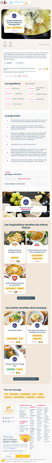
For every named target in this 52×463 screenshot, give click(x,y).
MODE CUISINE (42, 69)
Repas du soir (8, 397)
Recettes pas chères (19, 397)
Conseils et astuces (24, 417)
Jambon (40, 394)
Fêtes (31, 443)
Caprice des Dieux (40, 419)
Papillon (46, 421)
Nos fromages (24, 435)
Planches (32, 447)
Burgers (32, 412)
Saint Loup (46, 436)
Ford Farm (39, 437)
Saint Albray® (46, 434)
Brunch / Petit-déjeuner (32, 436)
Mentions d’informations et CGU (21, 459)
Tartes (31, 426)
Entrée (31, 442)
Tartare (46, 439)
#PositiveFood (24, 405)
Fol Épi (38, 435)
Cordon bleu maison (15, 330)
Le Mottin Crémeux (46, 417)
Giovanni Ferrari (39, 439)
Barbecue (32, 433)
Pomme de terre (30, 397)
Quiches (32, 420)
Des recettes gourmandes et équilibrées (23, 415)
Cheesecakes (33, 415)
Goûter (31, 445)
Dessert (32, 438)
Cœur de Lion (39, 427)
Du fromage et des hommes (24, 426)
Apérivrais (39, 407)
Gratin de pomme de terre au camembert (15, 284)
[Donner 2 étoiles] (8, 179)
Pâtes (31, 418)
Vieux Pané (46, 441)
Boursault (39, 411)
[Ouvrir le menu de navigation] (2, 3)
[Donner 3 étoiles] (11, 179)
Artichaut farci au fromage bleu (14, 365)
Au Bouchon (40, 409)
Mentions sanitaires (17, 461)
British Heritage (39, 416)
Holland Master (46, 411)
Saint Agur (46, 431)
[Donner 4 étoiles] (13, 179)
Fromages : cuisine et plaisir (24, 430)
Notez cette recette (24, 179)
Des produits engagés (23, 411)
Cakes (31, 413)
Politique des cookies (6, 461)
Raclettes (32, 422)
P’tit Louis (46, 422)
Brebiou (39, 412)
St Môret (46, 438)
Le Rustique (47, 419)
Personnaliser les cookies (7, 459)
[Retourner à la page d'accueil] (26, 3)
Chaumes (39, 423)
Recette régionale (17, 27)
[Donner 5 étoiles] (15, 179)
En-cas (31, 440)
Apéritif (32, 431)
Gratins (31, 417)
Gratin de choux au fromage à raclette (14, 251)
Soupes (31, 425)
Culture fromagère (24, 428)
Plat (8, 27)
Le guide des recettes (12, 8)
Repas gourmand (14, 394)
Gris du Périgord (46, 408)
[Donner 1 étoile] (6, 179)
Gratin (34, 394)
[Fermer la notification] (49, 450)
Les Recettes (33, 406)
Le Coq (45, 415)
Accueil (4, 8)
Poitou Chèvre (45, 428)
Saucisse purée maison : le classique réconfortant (37, 331)
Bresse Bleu (40, 414)
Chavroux (39, 424)
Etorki (38, 432)
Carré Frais (39, 421)
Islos (45, 413)
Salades (32, 423)
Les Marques (41, 405)
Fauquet (39, 433)
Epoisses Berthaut (39, 430)
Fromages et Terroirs (24, 422)
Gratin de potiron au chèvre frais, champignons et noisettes (37, 252)
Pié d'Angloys (46, 425)
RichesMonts (47, 430)
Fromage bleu (41, 397)
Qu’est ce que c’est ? (24, 408)
